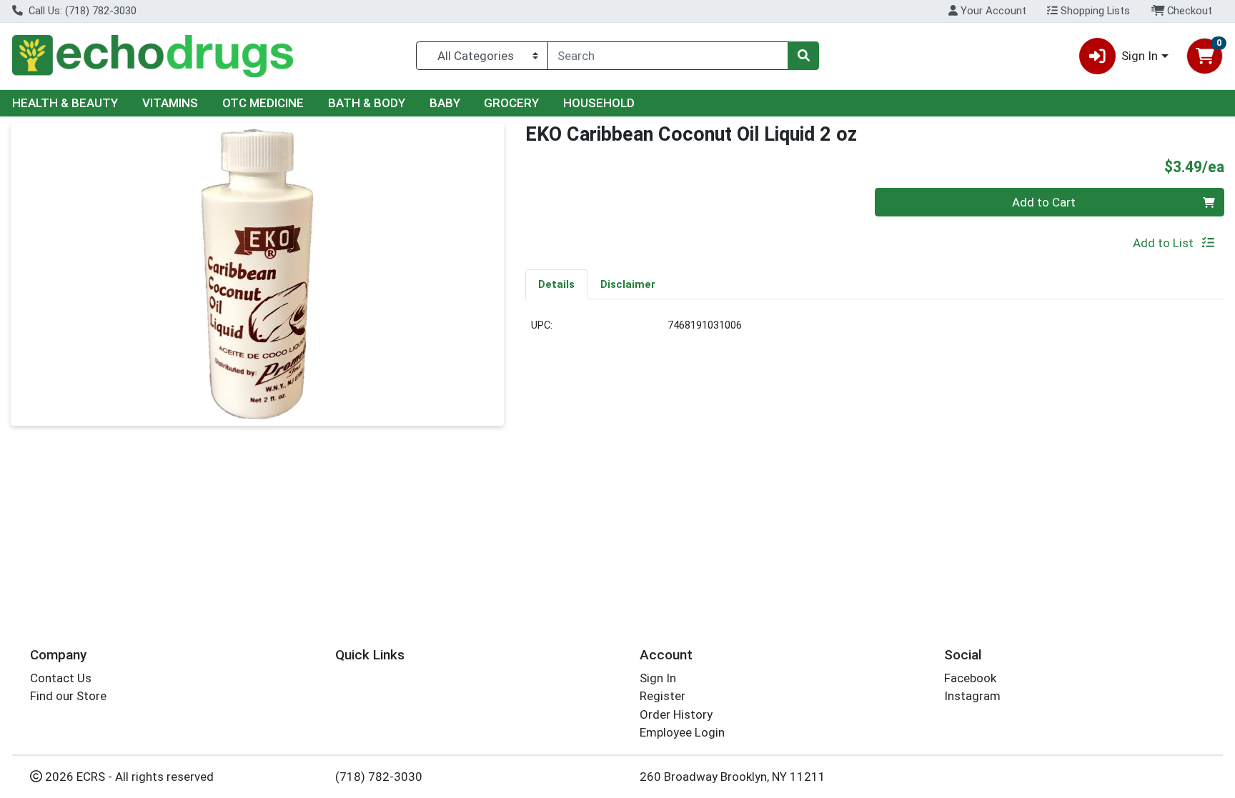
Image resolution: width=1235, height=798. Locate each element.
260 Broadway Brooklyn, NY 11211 (732, 776)
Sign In (658, 678)
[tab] (556, 283)
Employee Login (682, 732)
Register (662, 696)
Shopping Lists (1094, 10)
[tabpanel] (874, 331)
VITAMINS (170, 103)
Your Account (992, 10)
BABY (445, 103)
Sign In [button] (1139, 56)
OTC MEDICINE (263, 103)
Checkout (1188, 10)
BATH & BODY (366, 103)
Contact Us (60, 678)
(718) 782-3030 (378, 776)
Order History (676, 714)
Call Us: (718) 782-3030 (81, 10)
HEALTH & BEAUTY (65, 103)
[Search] (803, 55)
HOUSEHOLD (599, 103)
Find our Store (68, 696)
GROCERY (511, 103)
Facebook (970, 678)
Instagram (972, 696)
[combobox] (667, 55)
